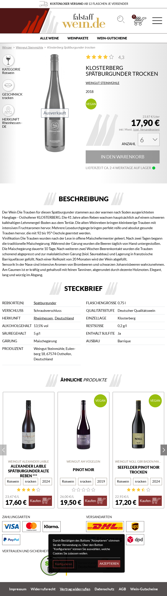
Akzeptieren (109, 563)
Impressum (17, 589)
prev (3, 450)
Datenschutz (104, 589)
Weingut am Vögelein (83, 461)
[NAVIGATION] (157, 21)
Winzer (7, 47)
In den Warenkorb (122, 156)
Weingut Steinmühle (29, 47)
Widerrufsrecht (43, 589)
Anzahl (129, 144)
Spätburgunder (45, 303)
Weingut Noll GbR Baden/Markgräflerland (138, 461)
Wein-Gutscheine (112, 38)
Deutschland (64, 318)
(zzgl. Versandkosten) (146, 129)
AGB (122, 589)
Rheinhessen (43, 318)
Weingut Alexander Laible (28, 461)
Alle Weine (49, 38)
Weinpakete (77, 38)
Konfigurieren (63, 564)
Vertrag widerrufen (75, 589)
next (163, 450)
